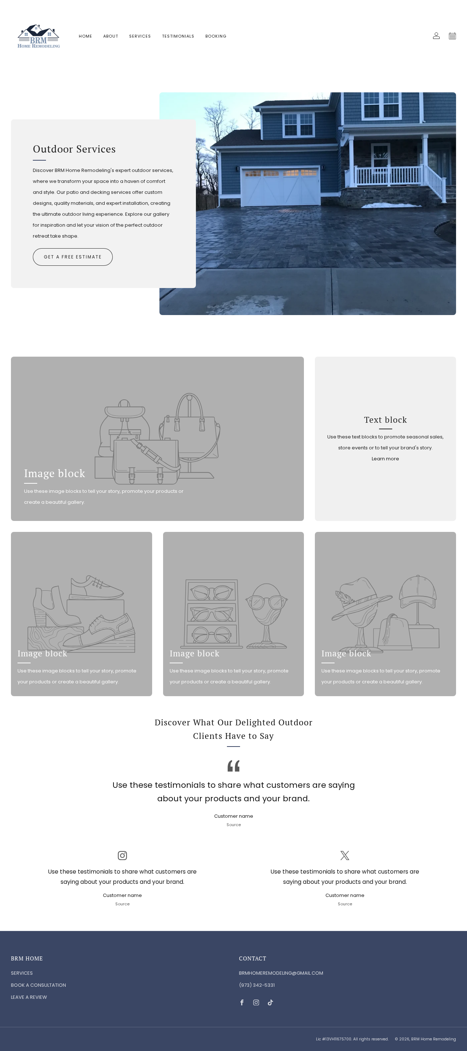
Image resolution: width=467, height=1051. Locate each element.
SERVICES (22, 973)
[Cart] (452, 35)
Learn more (385, 458)
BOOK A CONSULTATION (38, 985)
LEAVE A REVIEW (29, 997)
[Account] (436, 35)
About (110, 36)
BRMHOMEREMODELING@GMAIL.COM (281, 973)
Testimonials (178, 36)
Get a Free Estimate (73, 257)
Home (85, 36)
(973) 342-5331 (257, 985)
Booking (216, 36)
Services (140, 36)
